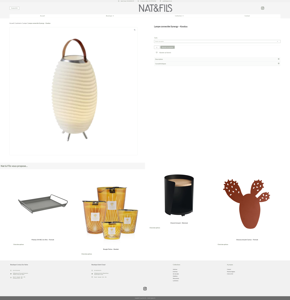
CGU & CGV (230, 274)
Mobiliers (175, 276)
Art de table (176, 274)
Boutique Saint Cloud (98, 264)
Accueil (12, 23)
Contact (229, 269)
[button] (217, 59)
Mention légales (231, 271)
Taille (155, 38)
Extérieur (175, 271)
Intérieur (175, 269)
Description (159, 59)
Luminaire (18, 23)
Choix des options (18, 244)
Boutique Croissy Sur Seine (19, 264)
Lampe (25, 23)
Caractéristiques (160, 64)
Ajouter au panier (167, 47)
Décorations (176, 278)
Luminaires (175, 280)
